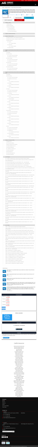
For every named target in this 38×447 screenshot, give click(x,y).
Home (3, 7)
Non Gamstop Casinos (19, 357)
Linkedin (5, 437)
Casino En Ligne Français (19, 389)
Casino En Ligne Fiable (19, 358)
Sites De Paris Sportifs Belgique (19, 376)
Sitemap (3, 400)
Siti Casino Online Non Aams (19, 378)
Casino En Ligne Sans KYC (19, 392)
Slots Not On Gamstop (19, 355)
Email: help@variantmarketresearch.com (9, 417)
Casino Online (19, 396)
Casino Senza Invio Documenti (19, 385)
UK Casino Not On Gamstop (19, 356)
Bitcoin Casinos (19, 375)
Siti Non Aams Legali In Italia (19, 351)
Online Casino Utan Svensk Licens (19, 346)
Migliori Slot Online (19, 350)
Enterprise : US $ (6, 302)
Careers (26, 0)
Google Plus (7, 437)
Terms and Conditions (5, 405)
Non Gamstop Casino (19, 370)
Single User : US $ (6, 297)
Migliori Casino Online (19, 388)
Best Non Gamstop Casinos (19, 361)
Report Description (18, 17)
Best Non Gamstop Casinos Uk (19, 347)
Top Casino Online (19, 349)
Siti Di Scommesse (19, 391)
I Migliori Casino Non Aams (19, 362)
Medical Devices (7, 7)
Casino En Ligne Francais (19, 395)
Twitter (4, 437)
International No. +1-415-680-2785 (32, 0)
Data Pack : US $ (6, 305)
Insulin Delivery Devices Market (16, 7)
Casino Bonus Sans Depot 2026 (19, 382)
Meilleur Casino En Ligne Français (19, 381)
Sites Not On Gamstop (19, 365)
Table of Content (29, 17)
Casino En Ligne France (19, 367)
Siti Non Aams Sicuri (19, 387)
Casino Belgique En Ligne (19, 377)
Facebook (2, 437)
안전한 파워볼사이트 (19, 379)
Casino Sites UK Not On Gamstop (19, 372)
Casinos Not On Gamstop (19, 359)
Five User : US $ (6, 300)
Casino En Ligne (19, 366)
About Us (22, 0)
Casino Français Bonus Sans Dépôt (19, 380)
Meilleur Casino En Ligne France (19, 390)
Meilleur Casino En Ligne (19, 352)
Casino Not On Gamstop (19, 360)
